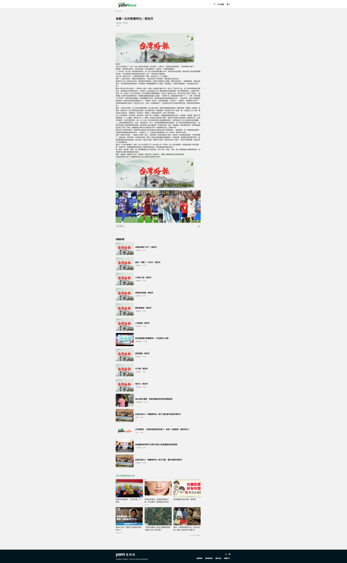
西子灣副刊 (120, 226)
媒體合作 (227, 558)
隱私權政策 (209, 558)
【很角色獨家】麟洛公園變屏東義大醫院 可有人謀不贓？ (157, 528)
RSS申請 (221, 4)
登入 (228, 4)
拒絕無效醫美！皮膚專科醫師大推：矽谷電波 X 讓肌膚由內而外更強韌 (158, 500)
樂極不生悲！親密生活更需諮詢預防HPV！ (128, 528)
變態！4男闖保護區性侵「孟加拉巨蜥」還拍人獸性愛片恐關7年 (186, 528)
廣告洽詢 (218, 558)
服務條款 (199, 558)
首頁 (117, 11)
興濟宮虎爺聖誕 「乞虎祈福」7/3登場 (129, 500)
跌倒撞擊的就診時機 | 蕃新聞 (184, 499)
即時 (120, 11)
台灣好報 (118, 23)
